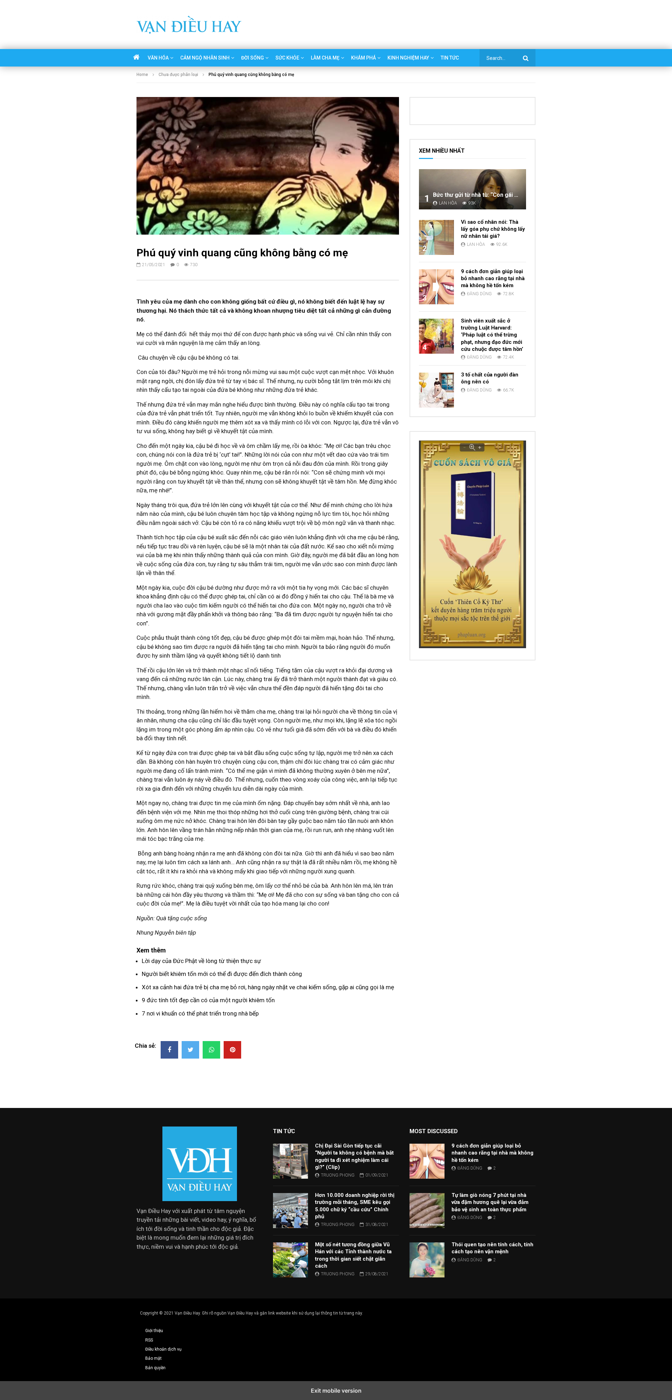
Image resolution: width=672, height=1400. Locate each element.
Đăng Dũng (479, 293)
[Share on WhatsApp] (211, 1050)
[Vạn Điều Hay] (188, 25)
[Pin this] (232, 1050)
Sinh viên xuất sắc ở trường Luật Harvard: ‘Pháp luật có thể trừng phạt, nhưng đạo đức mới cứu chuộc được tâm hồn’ (492, 335)
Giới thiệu (154, 1330)
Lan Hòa (448, 203)
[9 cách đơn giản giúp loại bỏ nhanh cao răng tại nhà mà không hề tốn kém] (436, 286)
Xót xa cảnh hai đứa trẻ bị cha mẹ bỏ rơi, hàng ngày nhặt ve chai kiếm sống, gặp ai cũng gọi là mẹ (268, 987)
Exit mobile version (336, 1390)
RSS (149, 1340)
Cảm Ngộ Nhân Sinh (205, 58)
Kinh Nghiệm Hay (408, 58)
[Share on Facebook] (169, 1050)
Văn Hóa (158, 58)
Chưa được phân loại (178, 74)
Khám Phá (363, 58)
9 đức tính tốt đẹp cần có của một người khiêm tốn (208, 1000)
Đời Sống (252, 58)
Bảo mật (153, 1358)
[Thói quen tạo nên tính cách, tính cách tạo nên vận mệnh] (427, 1259)
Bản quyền (155, 1367)
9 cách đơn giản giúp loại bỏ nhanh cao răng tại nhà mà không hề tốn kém (493, 278)
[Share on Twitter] (190, 1050)
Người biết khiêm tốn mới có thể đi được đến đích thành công (222, 973)
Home (142, 74)
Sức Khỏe (287, 58)
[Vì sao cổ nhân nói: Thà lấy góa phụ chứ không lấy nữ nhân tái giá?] (436, 237)
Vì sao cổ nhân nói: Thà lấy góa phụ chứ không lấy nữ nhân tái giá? (493, 229)
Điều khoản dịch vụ (163, 1349)
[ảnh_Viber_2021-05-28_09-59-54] (472, 646)
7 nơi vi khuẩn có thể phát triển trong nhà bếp (200, 1013)
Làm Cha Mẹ (325, 58)
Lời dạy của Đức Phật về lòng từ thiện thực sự (201, 960)
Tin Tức (450, 58)
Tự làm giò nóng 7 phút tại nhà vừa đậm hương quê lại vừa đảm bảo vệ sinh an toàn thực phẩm (489, 1202)
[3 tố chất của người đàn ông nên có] (436, 390)
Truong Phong (338, 1175)
